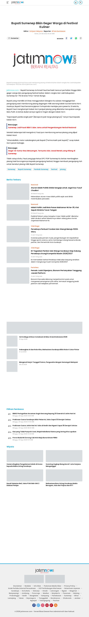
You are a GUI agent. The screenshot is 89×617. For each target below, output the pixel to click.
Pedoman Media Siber (52, 586)
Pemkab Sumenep (41, 169)
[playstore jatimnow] (34, 580)
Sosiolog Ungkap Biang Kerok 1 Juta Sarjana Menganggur (63, 465)
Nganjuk (33, 600)
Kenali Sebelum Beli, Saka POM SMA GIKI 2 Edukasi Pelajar (23, 484)
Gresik (45, 591)
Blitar (76, 596)
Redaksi (28, 586)
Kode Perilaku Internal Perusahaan (22, 588)
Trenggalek (43, 598)
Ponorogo (36, 593)
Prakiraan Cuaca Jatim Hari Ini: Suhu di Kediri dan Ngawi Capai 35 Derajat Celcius (45, 426)
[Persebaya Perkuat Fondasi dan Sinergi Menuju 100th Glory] (18, 234)
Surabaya (15, 591)
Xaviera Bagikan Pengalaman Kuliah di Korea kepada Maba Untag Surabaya (24, 465)
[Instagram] (42, 605)
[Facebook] (34, 605)
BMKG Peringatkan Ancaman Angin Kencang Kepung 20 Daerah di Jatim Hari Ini (44, 414)
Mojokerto (56, 593)
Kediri (24, 596)
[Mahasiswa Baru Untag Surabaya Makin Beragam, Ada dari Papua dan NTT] (64, 475)
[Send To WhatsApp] (76, 38)
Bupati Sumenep (24, 169)
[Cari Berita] (80, 2)
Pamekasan (56, 596)
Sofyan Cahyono (36, 31)
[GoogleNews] (51, 605)
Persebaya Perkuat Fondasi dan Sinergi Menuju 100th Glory (54, 230)
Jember (77, 598)
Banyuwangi (14, 593)
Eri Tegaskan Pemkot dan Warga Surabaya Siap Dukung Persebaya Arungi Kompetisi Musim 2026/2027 (56, 252)
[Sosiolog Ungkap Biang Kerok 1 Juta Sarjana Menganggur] (64, 456)
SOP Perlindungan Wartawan (50, 588)
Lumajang (12, 598)
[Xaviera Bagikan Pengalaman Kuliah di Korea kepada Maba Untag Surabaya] (25, 456)
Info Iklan (37, 586)
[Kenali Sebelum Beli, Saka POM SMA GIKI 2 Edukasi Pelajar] (25, 475)
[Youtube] (47, 605)
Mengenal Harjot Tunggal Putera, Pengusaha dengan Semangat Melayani (48, 362)
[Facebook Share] (66, 38)
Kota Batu (26, 591)
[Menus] (8, 2)
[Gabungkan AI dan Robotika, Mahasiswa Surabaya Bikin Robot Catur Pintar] (12, 353)
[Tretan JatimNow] (44, 328)
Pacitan (56, 600)
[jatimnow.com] (17, 2)
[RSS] (55, 605)
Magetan (73, 591)
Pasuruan (66, 593)
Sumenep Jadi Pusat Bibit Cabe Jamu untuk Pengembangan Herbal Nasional (42, 127)
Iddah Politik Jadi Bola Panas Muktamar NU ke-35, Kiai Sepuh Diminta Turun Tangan (55, 208)
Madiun (46, 593)
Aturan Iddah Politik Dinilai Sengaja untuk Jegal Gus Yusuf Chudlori (56, 189)
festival (54, 169)
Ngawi (64, 591)
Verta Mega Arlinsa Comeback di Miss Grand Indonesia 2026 (43, 337)
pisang (63, 169)
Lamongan (54, 591)
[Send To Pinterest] (80, 38)
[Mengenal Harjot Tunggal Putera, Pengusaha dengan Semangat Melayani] (12, 366)
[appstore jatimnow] (55, 580)
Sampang (45, 596)
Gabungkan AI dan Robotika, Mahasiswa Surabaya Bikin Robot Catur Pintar (49, 350)
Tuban (21, 598)
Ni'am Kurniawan (58, 31)
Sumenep (11, 169)
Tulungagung (45, 600)
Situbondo (67, 598)
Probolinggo (15, 596)
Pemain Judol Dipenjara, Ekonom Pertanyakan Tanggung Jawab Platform (56, 271)
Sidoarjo (36, 591)
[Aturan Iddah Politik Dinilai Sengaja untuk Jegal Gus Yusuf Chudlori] (18, 191)
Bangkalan (34, 596)
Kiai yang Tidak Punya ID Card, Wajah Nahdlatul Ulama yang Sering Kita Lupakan (44, 432)
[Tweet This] (71, 38)
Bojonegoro (31, 598)
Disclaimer (17, 586)
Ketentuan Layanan (72, 588)
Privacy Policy (69, 586)
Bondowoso (55, 598)
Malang (76, 593)
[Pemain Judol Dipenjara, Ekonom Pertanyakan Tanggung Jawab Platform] (18, 275)
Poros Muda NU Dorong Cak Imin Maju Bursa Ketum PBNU (35, 438)
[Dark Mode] (76, 2)
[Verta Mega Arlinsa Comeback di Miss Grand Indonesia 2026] (12, 341)
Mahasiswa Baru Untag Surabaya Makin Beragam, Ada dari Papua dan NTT (61, 484)
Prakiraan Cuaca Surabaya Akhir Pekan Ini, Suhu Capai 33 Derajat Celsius (42, 420)
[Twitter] (38, 605)
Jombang (25, 593)
